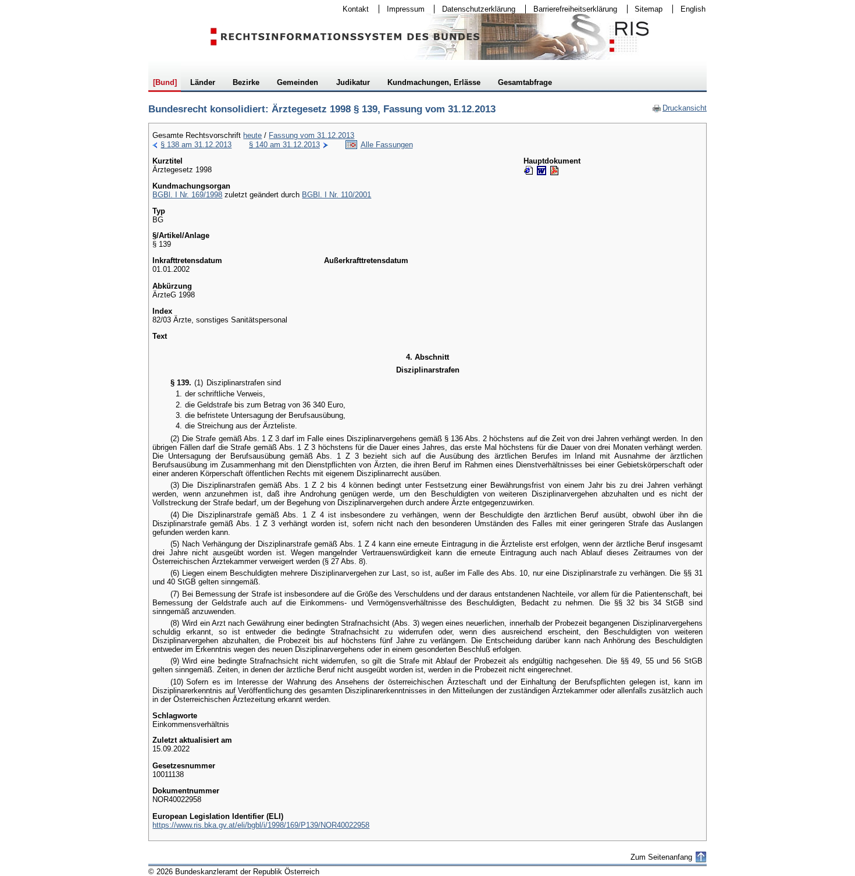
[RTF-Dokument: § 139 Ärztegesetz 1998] (541, 170)
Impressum (402, 9)
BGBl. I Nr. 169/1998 (187, 194)
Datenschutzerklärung (474, 9)
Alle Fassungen (387, 144)
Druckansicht (679, 108)
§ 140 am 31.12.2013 (284, 144)
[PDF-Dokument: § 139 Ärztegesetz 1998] (554, 170)
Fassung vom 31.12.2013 (311, 135)
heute (252, 135)
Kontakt (352, 9)
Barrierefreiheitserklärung (571, 9)
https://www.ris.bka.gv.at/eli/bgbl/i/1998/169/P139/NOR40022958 (260, 825)
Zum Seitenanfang (661, 857)
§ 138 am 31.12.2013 (196, 144)
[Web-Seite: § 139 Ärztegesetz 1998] (528, 170)
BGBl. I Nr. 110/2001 (336, 194)
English (693, 9)
